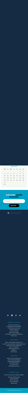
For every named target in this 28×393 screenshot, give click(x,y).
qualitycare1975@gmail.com (17, 334)
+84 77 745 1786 (14, 380)
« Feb (4, 184)
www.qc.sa (15, 335)
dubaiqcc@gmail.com (15, 348)
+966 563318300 (15, 332)
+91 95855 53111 (14, 364)
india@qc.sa (13, 366)
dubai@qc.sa (14, 350)
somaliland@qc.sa (15, 381)
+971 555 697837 (15, 347)
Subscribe (13, 205)
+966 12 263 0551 (14, 331)
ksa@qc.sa (10, 334)
